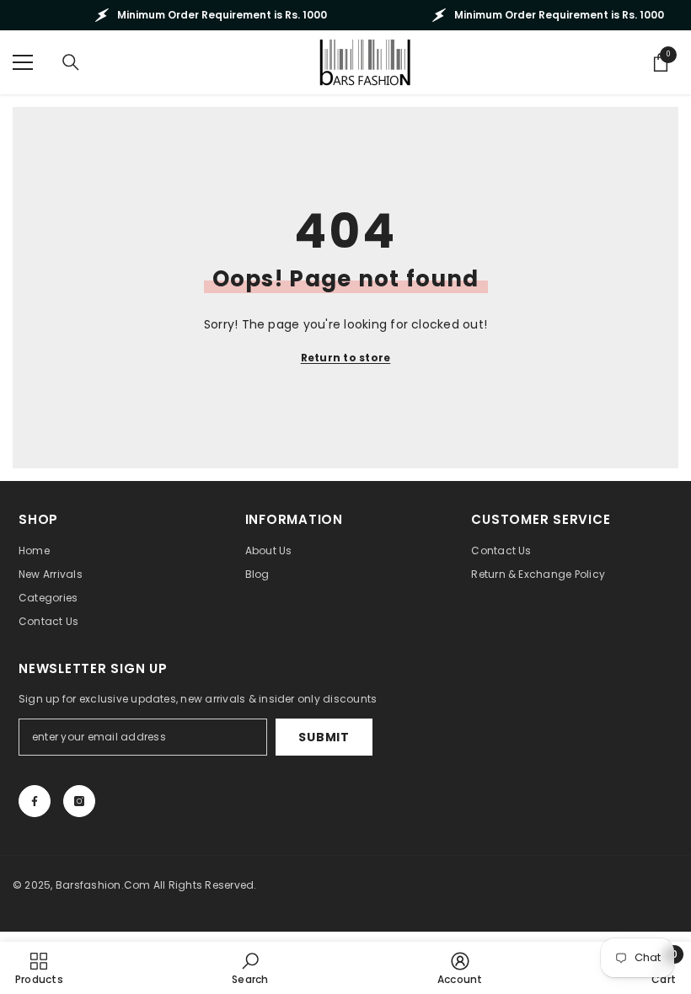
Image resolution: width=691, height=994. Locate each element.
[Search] (71, 62)
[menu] (23, 62)
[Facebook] (35, 801)
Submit (323, 737)
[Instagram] (79, 801)
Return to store (346, 357)
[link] (250, 968)
